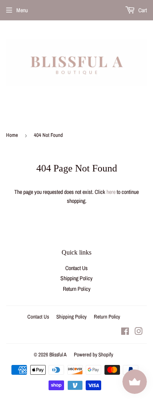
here (110, 192)
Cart (142, 10)
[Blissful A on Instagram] (139, 332)
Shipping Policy (76, 278)
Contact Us (76, 268)
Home (12, 135)
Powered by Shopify (93, 354)
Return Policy (77, 288)
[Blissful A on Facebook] (125, 332)
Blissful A (58, 354)
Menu (22, 10)
